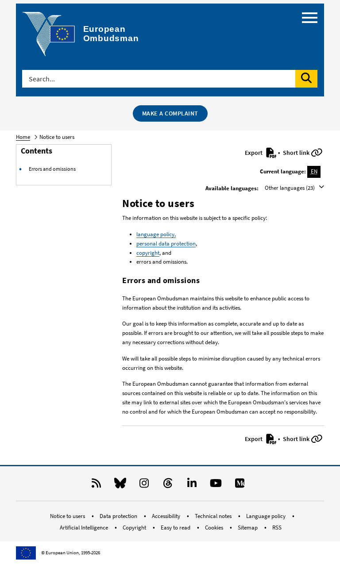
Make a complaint (170, 113)
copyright (147, 253)
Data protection (119, 516)
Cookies (214, 527)
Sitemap (248, 527)
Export (254, 153)
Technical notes (214, 516)
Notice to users (68, 516)
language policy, (156, 234)
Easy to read (176, 527)
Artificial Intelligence (84, 527)
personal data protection (166, 243)
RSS (277, 527)
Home (23, 137)
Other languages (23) (290, 188)
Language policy (266, 516)
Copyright (135, 527)
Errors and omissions (52, 168)
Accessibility (167, 516)
